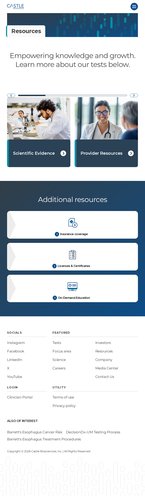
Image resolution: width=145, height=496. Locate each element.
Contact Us (104, 377)
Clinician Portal (20, 397)
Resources (104, 351)
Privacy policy (64, 406)
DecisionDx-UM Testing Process (93, 432)
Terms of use (63, 397)
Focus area (62, 351)
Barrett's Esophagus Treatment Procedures (44, 439)
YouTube (14, 377)
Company (103, 360)
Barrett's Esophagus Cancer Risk (34, 432)
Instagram (16, 343)
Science (59, 360)
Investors (103, 343)
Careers (59, 368)
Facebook (15, 351)
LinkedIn (14, 360)
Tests (57, 343)
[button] (134, 6)
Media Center (106, 368)
